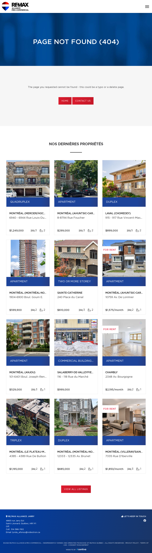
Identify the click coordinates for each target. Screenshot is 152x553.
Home (65, 101)
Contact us (83, 101)
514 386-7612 (17, 529)
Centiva (81, 549)
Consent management (78, 545)
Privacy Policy (132, 543)
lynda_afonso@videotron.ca (26, 532)
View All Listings (76, 489)
